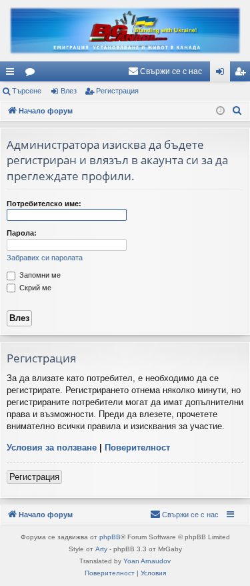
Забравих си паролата (45, 258)
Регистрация (117, 91)
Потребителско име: (44, 204)
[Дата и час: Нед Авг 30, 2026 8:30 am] (220, 111)
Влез (69, 91)
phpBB (110, 537)
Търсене (26, 91)
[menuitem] (165, 71)
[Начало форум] (125, 30)
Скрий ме (34, 288)
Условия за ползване (52, 448)
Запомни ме (39, 275)
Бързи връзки (12, 74)
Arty (101, 549)
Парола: (22, 233)
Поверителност (137, 448)
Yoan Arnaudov (147, 561)
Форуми (32, 74)
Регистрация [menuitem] (242, 74)
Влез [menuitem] (222, 74)
